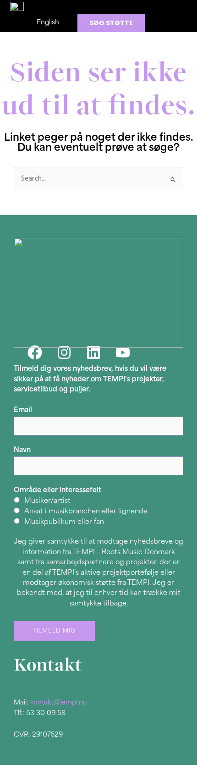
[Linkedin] (93, 352)
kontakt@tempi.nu (58, 702)
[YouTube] (122, 352)
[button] (116, 7)
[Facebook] (34, 352)
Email (23, 410)
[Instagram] (64, 352)
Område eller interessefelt (57, 490)
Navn (22, 450)
